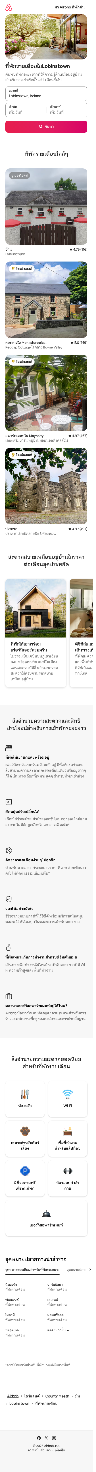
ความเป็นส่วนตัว (39, 1450)
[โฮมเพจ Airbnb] (8, 7)
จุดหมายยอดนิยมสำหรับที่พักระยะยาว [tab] (32, 1270)
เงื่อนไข (60, 1450)
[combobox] (46, 96)
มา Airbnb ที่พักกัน (69, 7)
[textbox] (26, 112)
